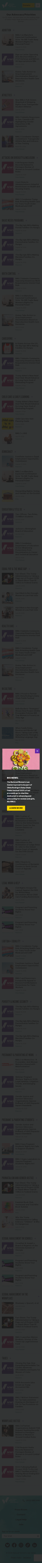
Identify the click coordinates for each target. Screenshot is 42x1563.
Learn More (16, 808)
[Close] (37, 751)
